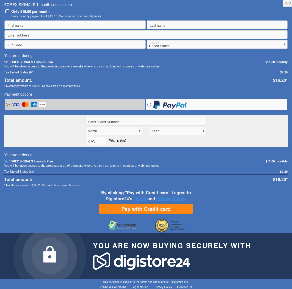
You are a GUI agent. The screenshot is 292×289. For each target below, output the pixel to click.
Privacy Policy (170, 198)
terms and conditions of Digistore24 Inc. (164, 282)
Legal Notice (139, 287)
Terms (140, 198)
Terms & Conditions (113, 287)
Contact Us (184, 287)
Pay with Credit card (146, 208)
